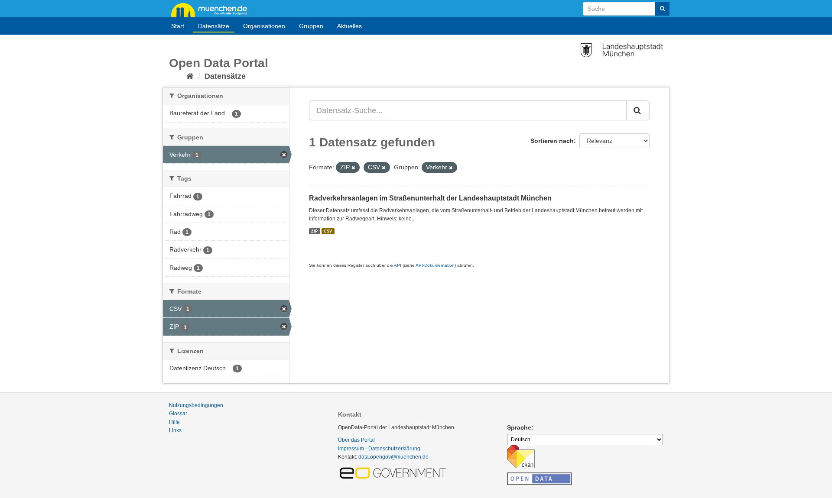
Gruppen (311, 26)
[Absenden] (662, 9)
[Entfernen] (353, 167)
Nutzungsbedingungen (196, 405)
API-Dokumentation (435, 265)
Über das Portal (356, 440)
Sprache (519, 427)
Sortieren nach (552, 140)
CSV (328, 231)
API (397, 265)
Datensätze (213, 26)
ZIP (314, 231)
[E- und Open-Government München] (394, 472)
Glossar (178, 414)
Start (177, 26)
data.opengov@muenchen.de (393, 457)
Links (175, 430)
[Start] (190, 76)
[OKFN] (539, 476)
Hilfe (174, 422)
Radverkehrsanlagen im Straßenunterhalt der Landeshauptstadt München (430, 198)
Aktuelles (349, 26)
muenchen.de (212, 9)
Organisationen (264, 26)
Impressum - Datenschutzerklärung (379, 449)
